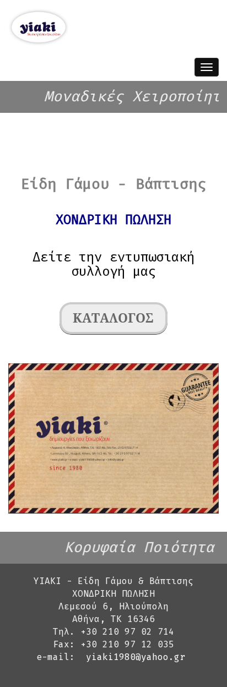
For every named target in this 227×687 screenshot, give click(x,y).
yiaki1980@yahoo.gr (135, 657)
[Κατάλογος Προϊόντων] (113, 319)
